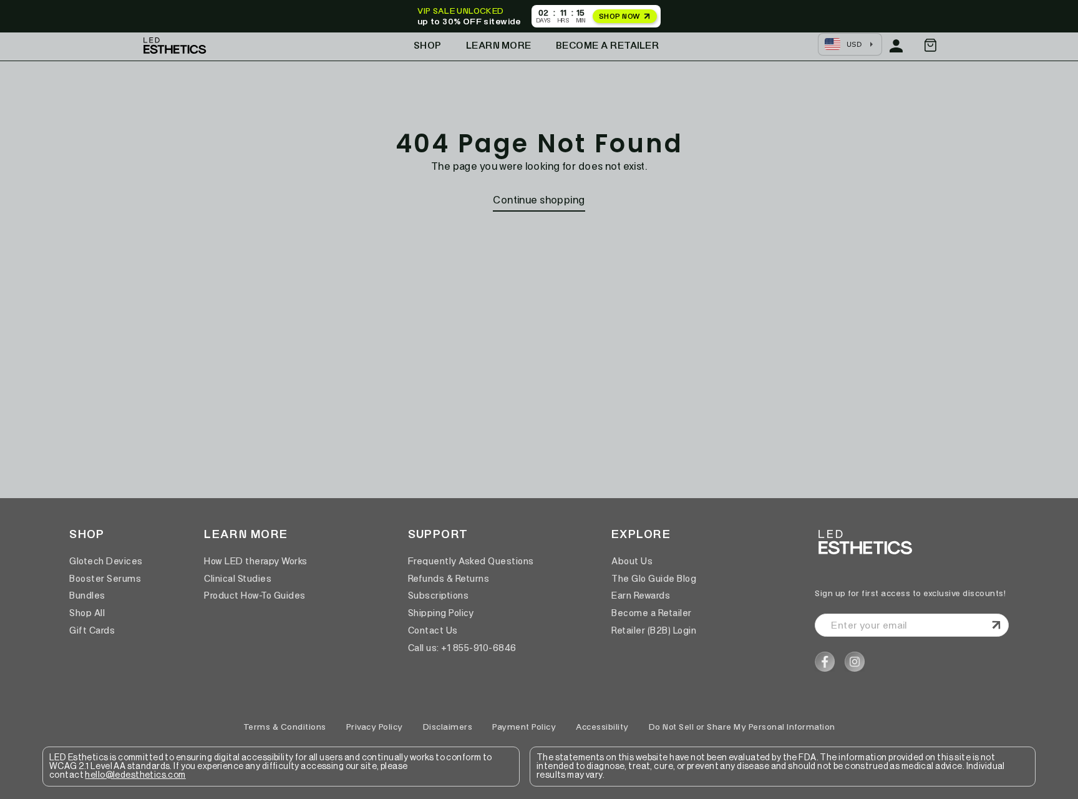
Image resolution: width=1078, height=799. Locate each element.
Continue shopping (539, 200)
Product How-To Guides (255, 595)
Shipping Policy (441, 613)
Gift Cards (92, 630)
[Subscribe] (994, 624)
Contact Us (433, 630)
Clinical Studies (237, 578)
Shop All (87, 613)
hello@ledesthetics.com (135, 775)
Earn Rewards (640, 595)
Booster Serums (105, 578)
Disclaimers (448, 727)
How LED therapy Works (256, 561)
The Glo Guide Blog (653, 578)
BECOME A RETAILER (607, 45)
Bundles (87, 595)
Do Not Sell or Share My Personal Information (742, 727)
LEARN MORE (499, 45)
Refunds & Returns (449, 578)
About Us (632, 561)
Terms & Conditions (284, 727)
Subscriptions (438, 595)
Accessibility (602, 727)
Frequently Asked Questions (471, 561)
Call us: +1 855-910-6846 (462, 648)
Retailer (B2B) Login (653, 630)
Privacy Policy (374, 727)
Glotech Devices (106, 561)
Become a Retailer (651, 613)
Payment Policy (524, 727)
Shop (428, 45)
